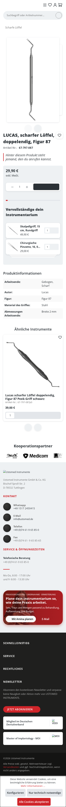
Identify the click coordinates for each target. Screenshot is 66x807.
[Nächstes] (37, 128)
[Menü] (44, 5)
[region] (33, 382)
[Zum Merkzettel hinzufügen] (59, 135)
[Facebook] (44, 758)
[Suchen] (59, 15)
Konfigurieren (15, 793)
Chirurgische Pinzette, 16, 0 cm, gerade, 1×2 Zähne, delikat (30, 245)
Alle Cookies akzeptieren (34, 802)
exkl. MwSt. (12, 175)
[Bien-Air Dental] (8, 455)
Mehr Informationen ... (33, 785)
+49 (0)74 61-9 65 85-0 (26, 529)
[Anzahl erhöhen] (27, 187)
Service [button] (9, 656)
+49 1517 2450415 (24, 508)
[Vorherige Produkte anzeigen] (30, 260)
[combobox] (31, 15)
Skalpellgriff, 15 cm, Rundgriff (30, 228)
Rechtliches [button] (13, 669)
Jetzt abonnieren (20, 709)
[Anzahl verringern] (12, 187)
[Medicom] (32, 455)
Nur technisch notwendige (45, 793)
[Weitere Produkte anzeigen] (35, 260)
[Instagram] (39, 758)
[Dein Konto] (55, 5)
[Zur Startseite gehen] (20, 5)
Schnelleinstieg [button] (16, 643)
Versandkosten (11, 767)
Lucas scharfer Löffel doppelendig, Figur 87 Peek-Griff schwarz (30, 397)
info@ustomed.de (23, 519)
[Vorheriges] (28, 427)
